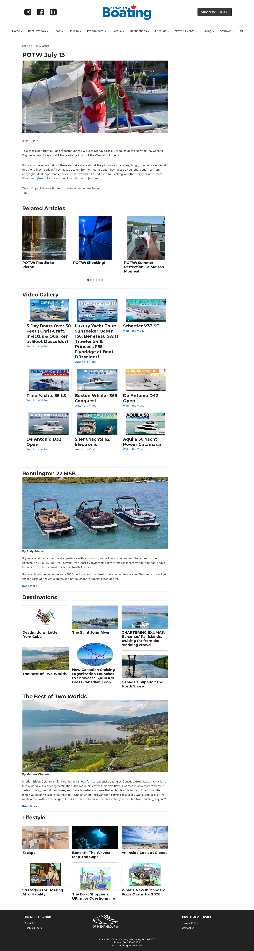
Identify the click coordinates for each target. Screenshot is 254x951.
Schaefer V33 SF (141, 325)
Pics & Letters (41, 45)
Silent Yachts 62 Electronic (92, 442)
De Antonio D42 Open (140, 398)
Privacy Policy (190, 923)
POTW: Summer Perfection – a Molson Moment (144, 266)
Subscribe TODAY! (214, 12)
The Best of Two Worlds (44, 674)
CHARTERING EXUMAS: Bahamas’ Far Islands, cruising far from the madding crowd (143, 638)
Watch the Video (37, 346)
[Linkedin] (53, 12)
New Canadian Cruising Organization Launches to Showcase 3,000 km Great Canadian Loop (93, 676)
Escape (29, 853)
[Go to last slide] (28, 246)
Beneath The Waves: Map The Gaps (91, 855)
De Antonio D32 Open (43, 442)
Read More (29, 586)
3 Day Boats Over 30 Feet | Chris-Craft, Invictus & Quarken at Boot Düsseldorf (48, 333)
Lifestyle (27, 45)
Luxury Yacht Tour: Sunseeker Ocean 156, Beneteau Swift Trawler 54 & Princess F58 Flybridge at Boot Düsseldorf (96, 341)
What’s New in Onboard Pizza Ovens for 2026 (144, 892)
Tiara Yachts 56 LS (46, 395)
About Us (30, 923)
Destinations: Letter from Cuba (40, 634)
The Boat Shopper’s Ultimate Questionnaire (93, 896)
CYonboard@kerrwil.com (38, 178)
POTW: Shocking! (89, 262)
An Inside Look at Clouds (144, 853)
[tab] (88, 280)
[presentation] (44, 238)
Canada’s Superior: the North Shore (142, 684)
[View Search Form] (242, 31)
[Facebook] (40, 12)
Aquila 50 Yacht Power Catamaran (143, 442)
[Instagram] (27, 12)
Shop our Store (33, 927)
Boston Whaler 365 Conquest (96, 398)
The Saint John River (91, 632)
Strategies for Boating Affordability (42, 892)
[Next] (162, 246)
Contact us (188, 927)
